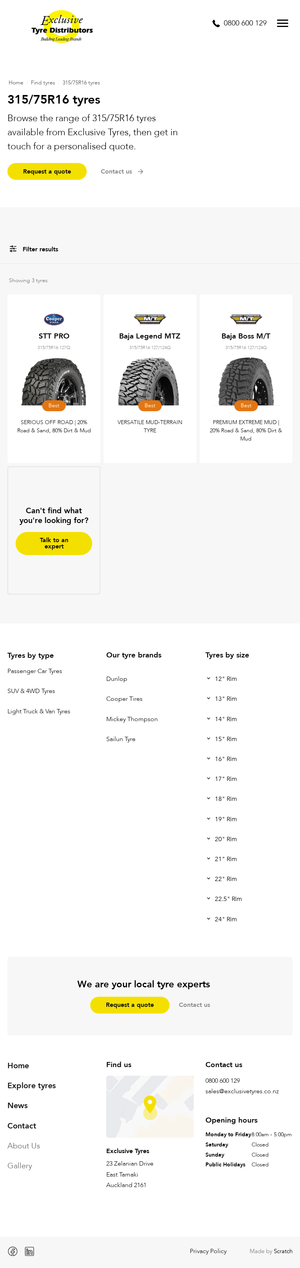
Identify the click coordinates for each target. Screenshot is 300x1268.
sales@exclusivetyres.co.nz (242, 1091)
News (17, 1105)
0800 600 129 (222, 1080)
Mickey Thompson (132, 719)
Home (16, 82)
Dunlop (116, 679)
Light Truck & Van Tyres (38, 711)
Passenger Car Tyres (34, 671)
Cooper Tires (124, 699)
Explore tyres (31, 1085)
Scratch (283, 1251)
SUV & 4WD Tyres (31, 691)
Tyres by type (30, 655)
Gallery (19, 1166)
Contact (21, 1125)
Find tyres (43, 82)
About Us (23, 1146)
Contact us (194, 1005)
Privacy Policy (208, 1251)
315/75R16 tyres (81, 82)
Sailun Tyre (121, 739)
